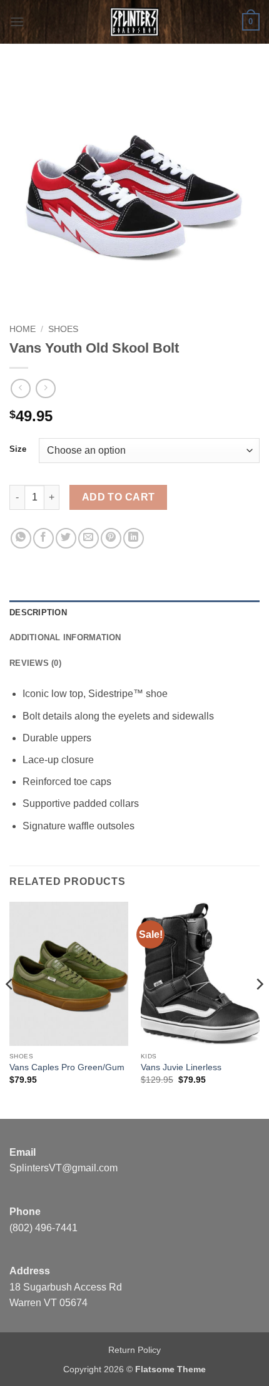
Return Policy (134, 1350)
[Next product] (20, 388)
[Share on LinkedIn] (133, 538)
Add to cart (118, 497)
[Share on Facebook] (43, 538)
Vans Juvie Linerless (181, 1067)
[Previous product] (45, 388)
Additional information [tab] (65, 637)
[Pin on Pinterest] (111, 538)
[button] (16, 21)
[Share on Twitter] (66, 538)
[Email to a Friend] (88, 538)
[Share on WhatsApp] (21, 538)
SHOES (63, 329)
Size (17, 449)
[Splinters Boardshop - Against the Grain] (135, 22)
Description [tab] (38, 612)
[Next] (258, 1009)
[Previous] (10, 1009)
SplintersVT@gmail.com (63, 1168)
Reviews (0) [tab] (35, 663)
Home (22, 329)
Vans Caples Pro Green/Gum (66, 1067)
